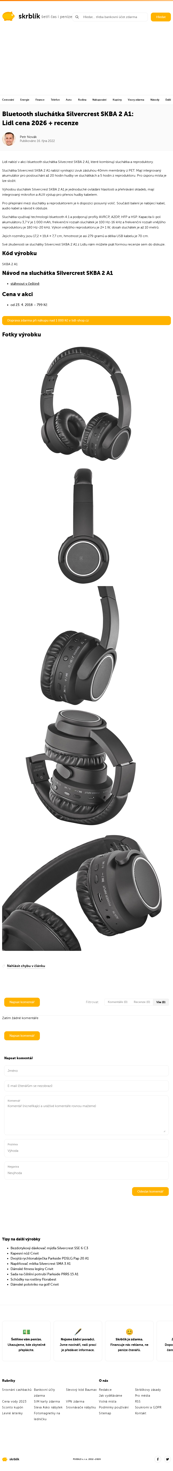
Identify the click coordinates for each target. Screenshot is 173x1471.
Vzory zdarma (136, 99)
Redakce (105, 1389)
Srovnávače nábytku (81, 1407)
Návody (154, 99)
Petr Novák (28, 137)
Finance (40, 99)
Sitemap (105, 1413)
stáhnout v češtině (25, 284)
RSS (138, 1401)
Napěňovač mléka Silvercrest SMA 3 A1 (41, 1264)
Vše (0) (160, 1002)
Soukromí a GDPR (148, 1407)
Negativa (13, 1166)
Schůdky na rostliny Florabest (33, 1279)
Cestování (8, 99)
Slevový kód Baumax (81, 1389)
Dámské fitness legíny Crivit (32, 1269)
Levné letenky (12, 1413)
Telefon (55, 99)
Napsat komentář (22, 1002)
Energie (24, 99)
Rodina (82, 99)
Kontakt (140, 1413)
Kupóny (117, 99)
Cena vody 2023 (14, 1401)
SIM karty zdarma (47, 1401)
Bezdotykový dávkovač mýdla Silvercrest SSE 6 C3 (49, 1248)
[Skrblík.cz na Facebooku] (157, 1459)
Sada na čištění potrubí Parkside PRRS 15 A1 (44, 1274)
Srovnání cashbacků (17, 1389)
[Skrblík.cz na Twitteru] (167, 1459)
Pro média (142, 1395)
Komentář (14, 1100)
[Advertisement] (86, 63)
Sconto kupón (12, 1407)
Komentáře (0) (117, 1002)
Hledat (161, 17)
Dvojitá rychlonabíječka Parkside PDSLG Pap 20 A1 (50, 1258)
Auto (69, 99)
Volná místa (107, 1401)
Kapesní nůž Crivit (25, 1253)
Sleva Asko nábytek (48, 1407)
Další (168, 99)
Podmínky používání (114, 1407)
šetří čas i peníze (56, 16)
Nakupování (99, 99)
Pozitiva (13, 1144)
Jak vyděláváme (110, 1395)
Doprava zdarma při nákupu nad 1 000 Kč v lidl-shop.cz (48, 320)
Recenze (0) (142, 1002)
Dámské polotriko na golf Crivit (35, 1284)
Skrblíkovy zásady (148, 1389)
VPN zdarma (75, 1401)
